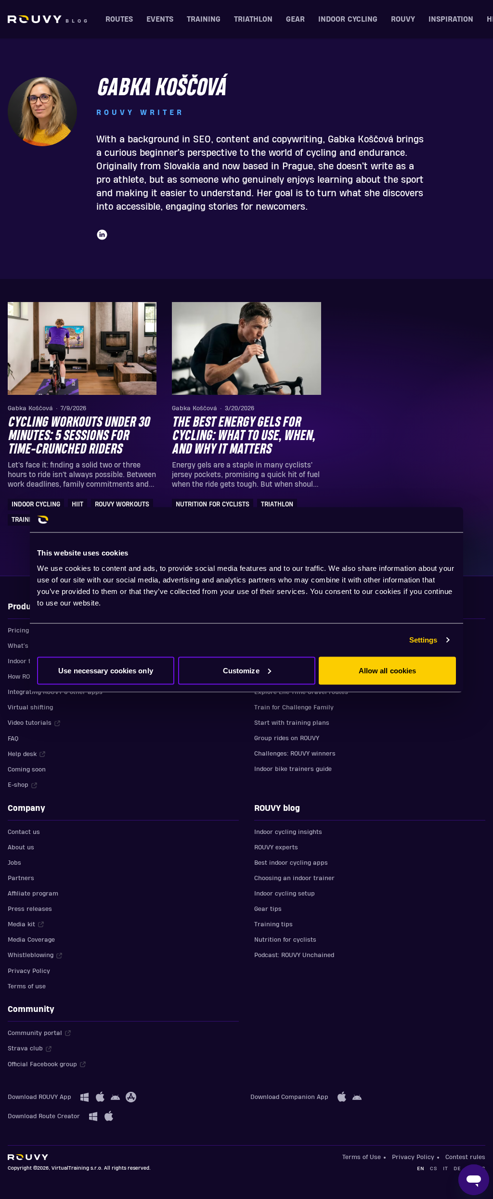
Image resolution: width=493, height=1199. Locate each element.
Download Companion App (289, 1097)
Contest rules (465, 1157)
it (445, 1168)
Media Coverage (31, 939)
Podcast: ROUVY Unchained (294, 955)
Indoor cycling (347, 19)
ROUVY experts (276, 847)
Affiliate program (33, 893)
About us (21, 847)
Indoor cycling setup (284, 893)
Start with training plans (291, 722)
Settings (423, 640)
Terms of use (27, 986)
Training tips (273, 924)
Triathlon (253, 19)
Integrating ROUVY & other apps (55, 692)
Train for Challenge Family (294, 707)
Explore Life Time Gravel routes (301, 692)
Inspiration (450, 19)
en (420, 1168)
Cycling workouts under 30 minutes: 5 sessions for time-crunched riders (78, 436)
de (457, 1168)
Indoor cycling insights (288, 832)
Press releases (30, 909)
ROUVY (403, 19)
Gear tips (268, 909)
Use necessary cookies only (105, 670)
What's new (25, 646)
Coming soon (27, 769)
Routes (119, 19)
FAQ (13, 738)
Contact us (24, 832)
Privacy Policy (29, 971)
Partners (21, 878)
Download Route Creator (44, 1116)
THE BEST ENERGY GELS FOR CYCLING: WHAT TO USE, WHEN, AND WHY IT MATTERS (243, 436)
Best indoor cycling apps (291, 862)
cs (433, 1168)
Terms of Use (361, 1157)
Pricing (18, 630)
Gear (295, 19)
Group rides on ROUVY (286, 738)
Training (204, 19)
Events (159, 19)
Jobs (14, 862)
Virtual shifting (30, 707)
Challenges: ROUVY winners (295, 753)
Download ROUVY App (39, 1097)
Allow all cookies (387, 670)
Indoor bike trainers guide (293, 769)
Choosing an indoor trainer (294, 878)
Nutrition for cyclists (285, 939)
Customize (241, 670)
